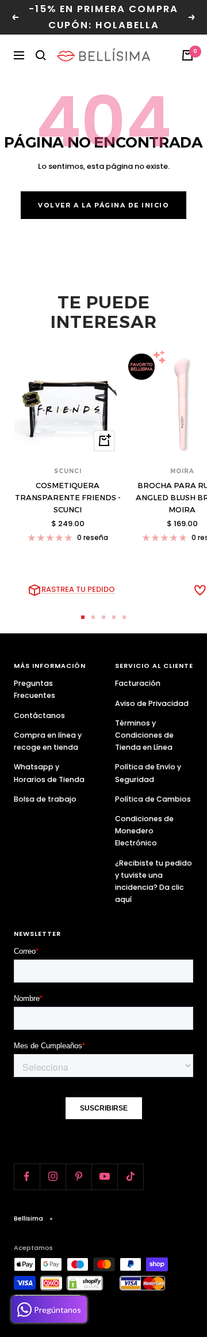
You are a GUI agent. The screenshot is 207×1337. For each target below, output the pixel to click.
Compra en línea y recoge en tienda (48, 741)
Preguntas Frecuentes (34, 689)
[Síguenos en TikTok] (130, 1176)
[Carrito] (187, 55)
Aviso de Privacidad (152, 703)
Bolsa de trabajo (45, 799)
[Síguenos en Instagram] (53, 1176)
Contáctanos (39, 715)
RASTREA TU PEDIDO (78, 589)
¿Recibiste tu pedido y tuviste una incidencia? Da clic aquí (153, 881)
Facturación (137, 683)
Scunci (68, 471)
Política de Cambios (153, 799)
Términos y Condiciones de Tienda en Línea (144, 735)
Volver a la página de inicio (103, 205)
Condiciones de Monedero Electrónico (144, 831)
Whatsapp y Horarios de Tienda (49, 773)
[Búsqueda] (41, 55)
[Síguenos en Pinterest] (78, 1176)
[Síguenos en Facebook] (27, 1176)
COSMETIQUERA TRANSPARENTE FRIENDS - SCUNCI (68, 497)
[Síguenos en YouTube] (104, 1176)
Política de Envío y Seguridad (148, 773)
